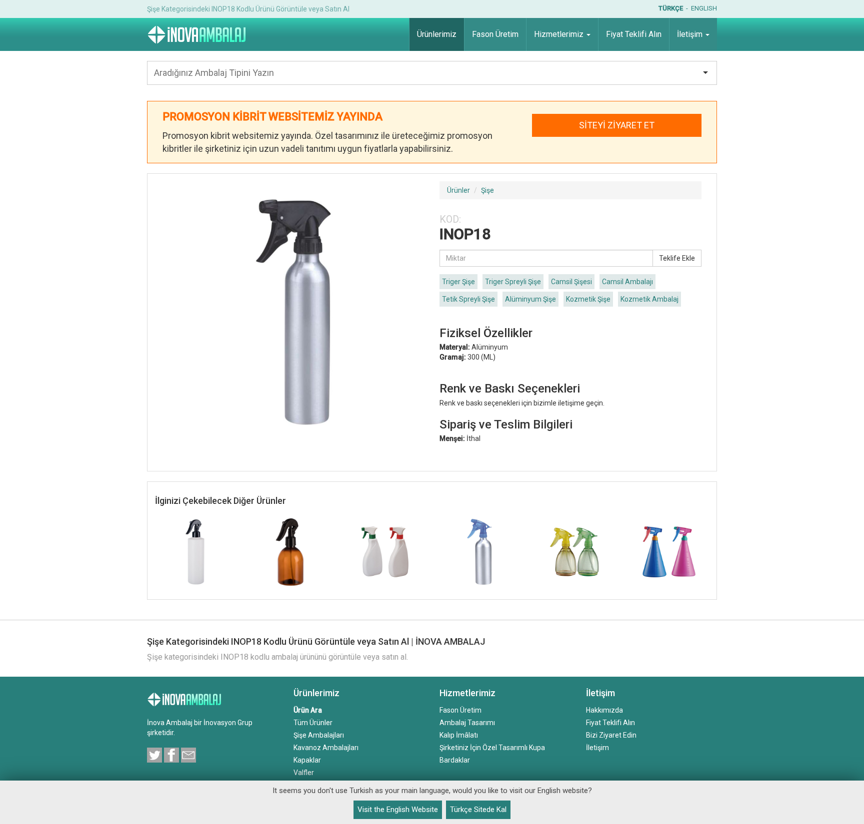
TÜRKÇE (670, 8)
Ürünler (458, 190)
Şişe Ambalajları (319, 735)
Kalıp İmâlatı (459, 735)
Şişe (487, 190)
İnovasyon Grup (228, 723)
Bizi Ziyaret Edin (611, 735)
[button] (562, 34)
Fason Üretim (461, 710)
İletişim (597, 748)
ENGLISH (704, 8)
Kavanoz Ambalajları (326, 748)
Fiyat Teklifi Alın (610, 723)
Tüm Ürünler (313, 723)
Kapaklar (307, 760)
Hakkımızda (604, 710)
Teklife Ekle (677, 258)
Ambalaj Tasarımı (467, 723)
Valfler (304, 773)
